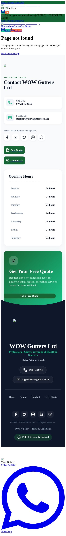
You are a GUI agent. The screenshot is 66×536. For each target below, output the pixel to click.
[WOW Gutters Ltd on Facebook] (7, 137)
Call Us (18, 30)
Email (8, 30)
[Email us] (3, 12)
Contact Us (18, 2)
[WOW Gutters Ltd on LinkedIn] (41, 414)
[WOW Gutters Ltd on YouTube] (15, 137)
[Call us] (7, 12)
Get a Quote (7, 2)
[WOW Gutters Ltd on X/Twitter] (24, 137)
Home (4, 26)
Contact (17, 26)
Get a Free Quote (29, 296)
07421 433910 (36, 370)
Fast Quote (17, 150)
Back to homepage (10, 53)
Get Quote (26, 26)
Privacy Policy (22, 429)
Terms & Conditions (41, 429)
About (10, 26)
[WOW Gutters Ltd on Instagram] (32, 137)
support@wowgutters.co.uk (35, 379)
